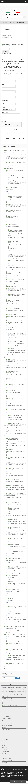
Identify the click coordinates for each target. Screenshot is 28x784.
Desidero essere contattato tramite (6, 101)
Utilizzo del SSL (5, 762)
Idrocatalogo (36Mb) (9, 70)
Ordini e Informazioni (6, 718)
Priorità (3, 107)
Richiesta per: (5, 112)
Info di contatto (12, 700)
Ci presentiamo (5, 743)
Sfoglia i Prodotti (6, 729)
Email (3, 89)
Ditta (3, 84)
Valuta (3, 49)
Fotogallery (4, 749)
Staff (8, 703)
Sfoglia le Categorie (6, 731)
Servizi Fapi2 (4, 753)
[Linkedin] (17, 4)
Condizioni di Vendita (6, 716)
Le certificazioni (5, 751)
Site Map (4, 727)
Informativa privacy (6, 758)
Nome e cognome (6, 79)
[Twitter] (13, 4)
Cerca (17, 677)
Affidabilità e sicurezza (7, 756)
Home (6, 22)
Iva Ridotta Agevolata (7, 725)
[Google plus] (15, 4)
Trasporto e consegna (7, 720)
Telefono (4, 95)
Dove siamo (4, 747)
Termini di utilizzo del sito (8, 760)
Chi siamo (4, 745)
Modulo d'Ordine (13, 705)
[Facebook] (11, 4)
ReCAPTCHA (3, 121)
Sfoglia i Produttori (6, 734)
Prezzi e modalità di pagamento (9, 723)
